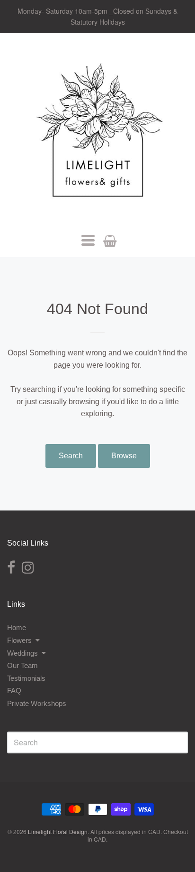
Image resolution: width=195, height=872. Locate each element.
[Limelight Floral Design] (97, 133)
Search (71, 456)
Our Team (22, 665)
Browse (124, 456)
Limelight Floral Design (58, 831)
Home (16, 627)
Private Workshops (36, 703)
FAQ (14, 690)
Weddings (22, 653)
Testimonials (26, 678)
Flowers (19, 640)
